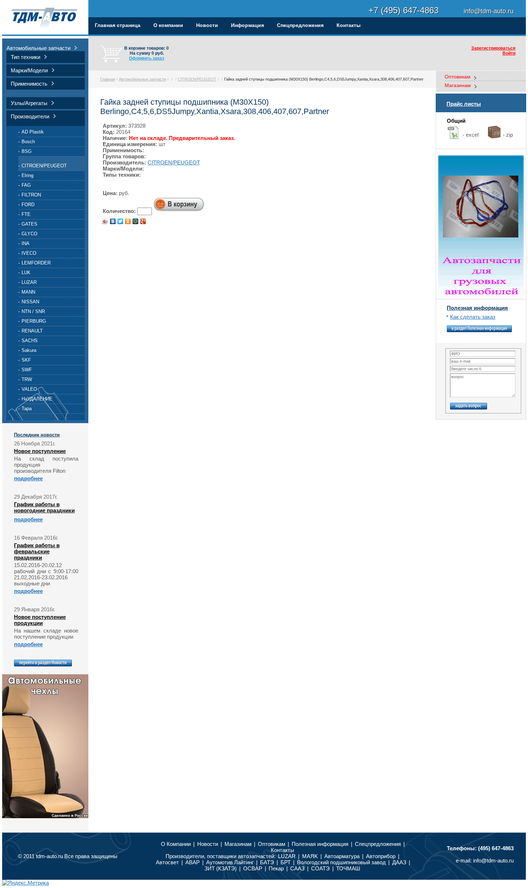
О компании (168, 25)
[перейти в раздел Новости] (43, 664)
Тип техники (25, 57)
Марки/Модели (29, 70)
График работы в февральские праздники (37, 551)
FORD (28, 204)
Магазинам (458, 85)
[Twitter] (120, 221)
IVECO (29, 253)
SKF (26, 360)
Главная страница (117, 25)
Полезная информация (477, 308)
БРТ (286, 862)
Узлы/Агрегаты (29, 103)
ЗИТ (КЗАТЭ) (220, 868)
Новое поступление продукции (40, 620)
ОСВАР (252, 868)
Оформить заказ (146, 58)
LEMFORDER (36, 263)
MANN (28, 292)
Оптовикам (458, 77)
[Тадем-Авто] (45, 18)
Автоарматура (342, 856)
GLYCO (29, 233)
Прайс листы (463, 104)
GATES (29, 224)
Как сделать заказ (472, 317)
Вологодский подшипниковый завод (342, 862)
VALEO (29, 389)
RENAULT (32, 331)
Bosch (28, 141)
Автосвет (167, 862)
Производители (30, 116)
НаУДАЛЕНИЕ (37, 399)
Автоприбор (380, 856)
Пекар (276, 868)
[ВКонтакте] (113, 221)
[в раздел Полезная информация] (479, 330)
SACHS (30, 340)
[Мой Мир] (135, 221)
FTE (26, 214)
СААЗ (297, 868)
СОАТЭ (320, 868)
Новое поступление (40, 451)
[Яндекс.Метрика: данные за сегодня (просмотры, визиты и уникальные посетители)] (25, 883)
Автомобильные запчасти (38, 48)
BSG (27, 151)
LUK (26, 272)
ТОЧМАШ (348, 868)
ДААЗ (399, 862)
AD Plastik (33, 132)
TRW (27, 379)
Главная (107, 79)
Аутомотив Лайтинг (230, 862)
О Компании (176, 844)
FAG (26, 185)
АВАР (192, 862)
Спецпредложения (300, 25)
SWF (27, 369)
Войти (508, 53)
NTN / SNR (33, 311)
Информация (247, 25)
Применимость (29, 84)
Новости (207, 25)
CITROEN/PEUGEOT (44, 165)
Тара (27, 408)
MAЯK (310, 856)
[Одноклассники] (128, 221)
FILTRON (31, 195)
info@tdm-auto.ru (493, 860)
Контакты (349, 25)
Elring (27, 175)
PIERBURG (34, 321)
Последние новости (37, 435)
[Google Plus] (143, 221)
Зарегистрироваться (493, 48)
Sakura (29, 350)
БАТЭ (267, 862)
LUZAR (29, 282)
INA (25, 243)
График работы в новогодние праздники (44, 507)
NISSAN (30, 301)
